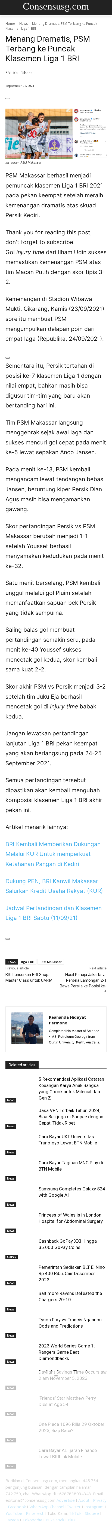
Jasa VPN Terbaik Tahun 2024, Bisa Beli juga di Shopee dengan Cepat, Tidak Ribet (71, 1117)
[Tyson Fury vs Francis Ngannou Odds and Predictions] (20, 1327)
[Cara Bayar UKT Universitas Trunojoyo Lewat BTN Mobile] (20, 1144)
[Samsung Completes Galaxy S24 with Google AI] (20, 1196)
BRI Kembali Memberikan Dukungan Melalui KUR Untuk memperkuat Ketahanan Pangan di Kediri (53, 854)
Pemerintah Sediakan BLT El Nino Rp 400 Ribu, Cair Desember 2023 (72, 1273)
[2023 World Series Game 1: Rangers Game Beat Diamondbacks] (20, 1353)
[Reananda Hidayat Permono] (27, 1029)
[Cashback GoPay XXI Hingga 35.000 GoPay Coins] (20, 1248)
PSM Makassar (51, 962)
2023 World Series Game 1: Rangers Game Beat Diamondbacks (67, 1352)
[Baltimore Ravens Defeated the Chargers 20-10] (20, 1301)
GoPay (11, 1257)
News (23, 23)
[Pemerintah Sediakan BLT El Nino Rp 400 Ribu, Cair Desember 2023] (20, 1274)
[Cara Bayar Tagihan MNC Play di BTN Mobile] (20, 1170)
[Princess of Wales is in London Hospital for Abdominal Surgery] (20, 1222)
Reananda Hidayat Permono (67, 1019)
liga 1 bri (27, 962)
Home (10, 23)
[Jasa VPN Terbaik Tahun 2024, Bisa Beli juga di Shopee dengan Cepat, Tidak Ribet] (20, 1118)
